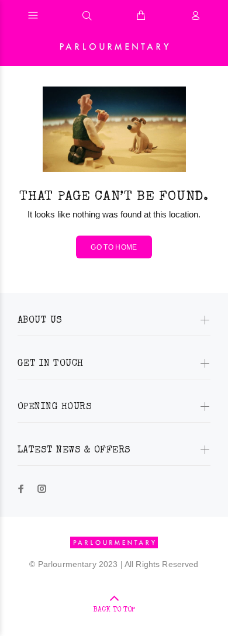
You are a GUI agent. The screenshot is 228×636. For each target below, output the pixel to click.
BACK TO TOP (114, 610)
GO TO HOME (114, 247)
